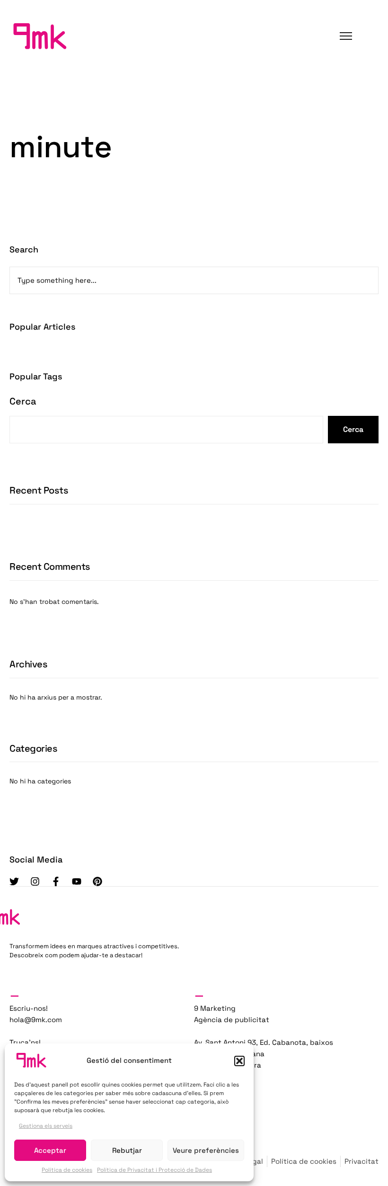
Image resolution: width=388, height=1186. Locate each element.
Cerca (22, 401)
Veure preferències (206, 1150)
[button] (239, 1061)
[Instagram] (35, 881)
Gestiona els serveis (45, 1126)
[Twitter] (14, 881)
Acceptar (50, 1150)
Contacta (37, 119)
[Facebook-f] (56, 881)
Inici (29, 64)
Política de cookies (67, 1170)
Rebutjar (127, 1150)
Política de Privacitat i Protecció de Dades (154, 1170)
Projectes (37, 91)
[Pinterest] (97, 881)
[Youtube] (76, 881)
